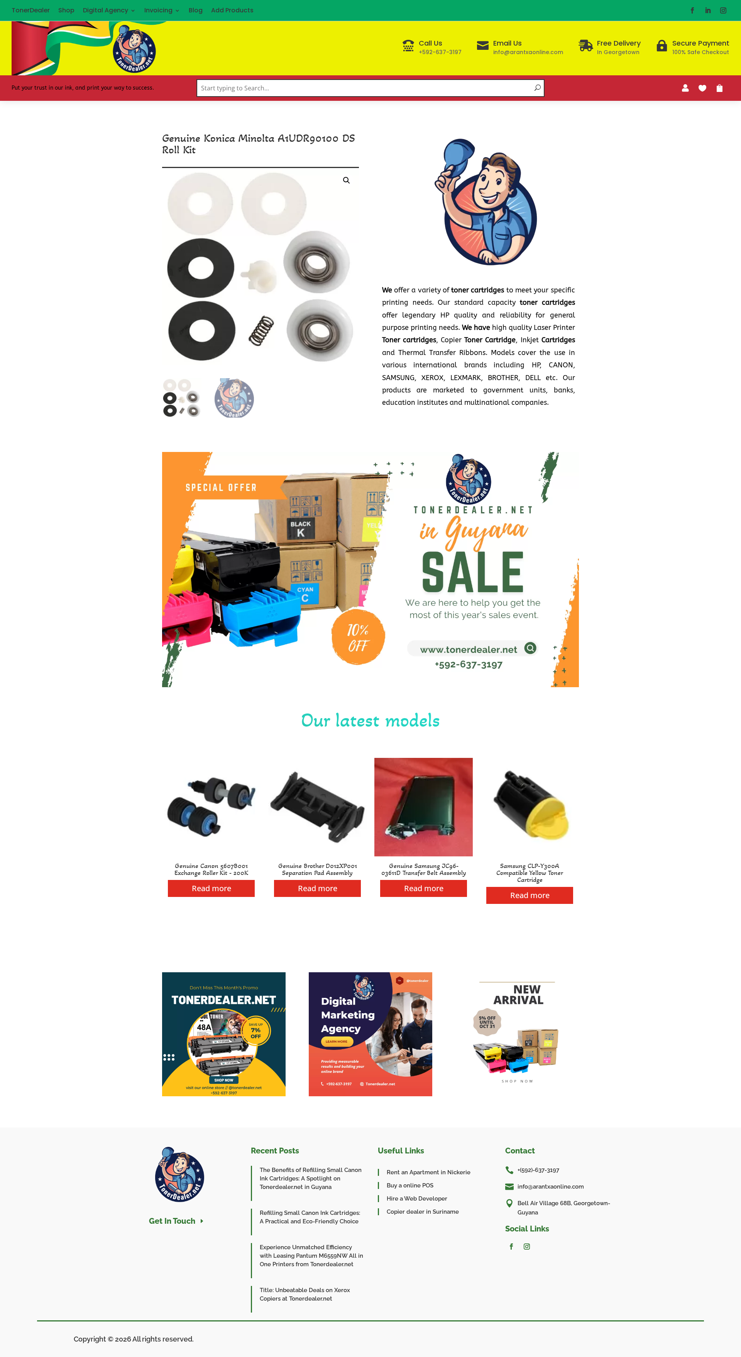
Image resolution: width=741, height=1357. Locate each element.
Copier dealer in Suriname (423, 1211)
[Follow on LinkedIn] (708, 10)
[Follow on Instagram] (723, 10)
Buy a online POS (410, 1185)
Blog (196, 10)
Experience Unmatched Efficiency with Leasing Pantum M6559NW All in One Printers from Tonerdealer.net (311, 1256)
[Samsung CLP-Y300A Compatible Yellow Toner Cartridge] (529, 854)
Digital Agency (105, 10)
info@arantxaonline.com (551, 1186)
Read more (211, 888)
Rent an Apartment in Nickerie (428, 1172)
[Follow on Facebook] (692, 10)
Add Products (232, 10)
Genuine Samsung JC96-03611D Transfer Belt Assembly (423, 869)
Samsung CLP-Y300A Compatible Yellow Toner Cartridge (529, 872)
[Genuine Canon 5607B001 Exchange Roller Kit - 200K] (211, 854)
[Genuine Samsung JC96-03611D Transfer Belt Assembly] (423, 854)
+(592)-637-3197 (538, 1170)
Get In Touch (172, 1221)
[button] (347, 180)
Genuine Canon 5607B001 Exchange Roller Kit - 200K (211, 869)
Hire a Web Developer (417, 1198)
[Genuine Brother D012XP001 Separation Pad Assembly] (317, 854)
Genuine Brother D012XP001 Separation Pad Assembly (317, 869)
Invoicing (158, 10)
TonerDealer (31, 10)
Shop (66, 10)
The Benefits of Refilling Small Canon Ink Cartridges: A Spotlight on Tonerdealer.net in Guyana (311, 1179)
